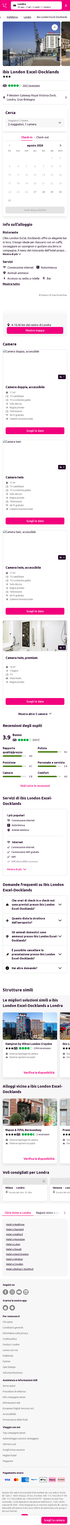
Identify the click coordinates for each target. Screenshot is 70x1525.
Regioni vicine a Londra (50, 1212)
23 (60, 183)
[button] (31, 44)
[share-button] (54, 27)
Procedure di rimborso (14, 1391)
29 (51, 192)
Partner (7, 1361)
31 (9, 200)
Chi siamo (8, 1322)
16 (60, 174)
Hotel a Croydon (14, 1264)
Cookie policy (10, 1338)
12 (26, 174)
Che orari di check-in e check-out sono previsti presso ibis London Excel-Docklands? (33, 904)
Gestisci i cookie (11, 1344)
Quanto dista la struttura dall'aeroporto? (28, 920)
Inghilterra (12, 17)
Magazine (8, 1461)
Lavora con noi (10, 1350)
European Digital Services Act (18, 1408)
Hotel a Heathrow (15, 1224)
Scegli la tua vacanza (14, 1449)
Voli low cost (9, 1444)
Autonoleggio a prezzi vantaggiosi (21, 1438)
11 (18, 174)
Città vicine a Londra (18, 1212)
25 (18, 192)
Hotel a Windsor (14, 1259)
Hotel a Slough (14, 1249)
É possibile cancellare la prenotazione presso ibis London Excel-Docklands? (33, 954)
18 (18, 183)
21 (43, 183)
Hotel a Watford (14, 1234)
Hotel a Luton (13, 1244)
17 (9, 183)
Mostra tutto (11, 283)
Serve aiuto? (9, 1385)
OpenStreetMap (59, 295)
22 (51, 183)
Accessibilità (9, 1414)
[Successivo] (60, 145)
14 (43, 174)
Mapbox (45, 295)
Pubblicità (8, 1355)
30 (60, 192)
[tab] (17, 1213)
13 (35, 174)
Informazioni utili (11, 1402)
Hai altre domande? (24, 968)
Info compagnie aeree (14, 1397)
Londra (27, 17)
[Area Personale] (66, 5)
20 (35, 183)
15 (51, 174)
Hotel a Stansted (15, 1229)
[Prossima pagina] (64, 1213)
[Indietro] (9, 145)
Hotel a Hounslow (15, 1239)
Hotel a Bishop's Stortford (19, 1269)
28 (43, 192)
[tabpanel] (35, 1247)
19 (26, 183)
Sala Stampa (9, 1367)
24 (9, 192)
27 (35, 192)
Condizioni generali (13, 1327)
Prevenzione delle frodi (15, 1419)
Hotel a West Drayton (17, 1254)
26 (26, 192)
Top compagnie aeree (14, 1433)
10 (9, 174)
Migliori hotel (10, 1455)
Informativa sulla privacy (15, 1333)
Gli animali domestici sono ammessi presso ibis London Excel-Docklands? (35, 936)
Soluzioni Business (13, 1372)
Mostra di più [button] (14, 869)
